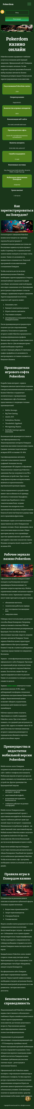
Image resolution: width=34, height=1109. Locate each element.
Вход (17, 12)
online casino (12, 686)
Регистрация (17, 19)
